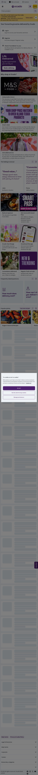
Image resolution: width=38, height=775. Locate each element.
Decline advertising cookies (19, 392)
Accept (19, 388)
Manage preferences (19, 397)
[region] (19, 387)
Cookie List (28, 383)
